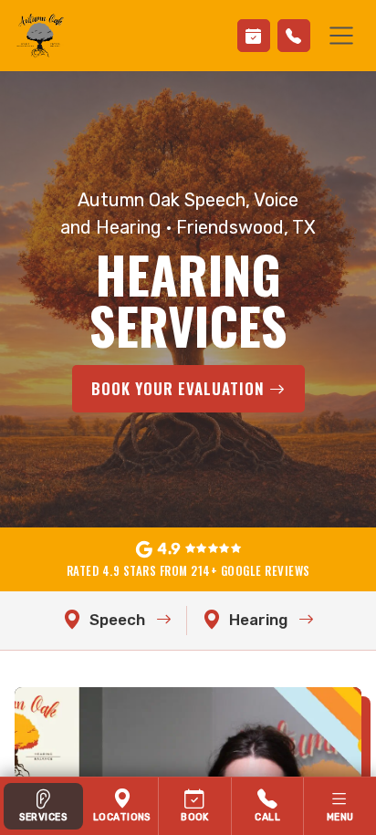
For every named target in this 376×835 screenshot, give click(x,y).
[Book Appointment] (253, 35)
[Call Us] (293, 35)
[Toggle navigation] (341, 35)
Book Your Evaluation (180, 388)
